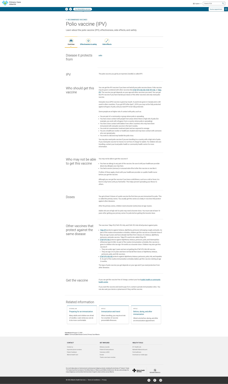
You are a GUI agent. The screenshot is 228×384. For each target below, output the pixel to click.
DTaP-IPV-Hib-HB (139, 90)
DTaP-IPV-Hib (150, 90)
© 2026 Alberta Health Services (76, 380)
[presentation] (71, 42)
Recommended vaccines (77, 20)
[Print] (66, 9)
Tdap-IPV (103, 230)
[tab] (71, 42)
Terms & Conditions (94, 380)
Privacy (104, 380)
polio (100, 55)
